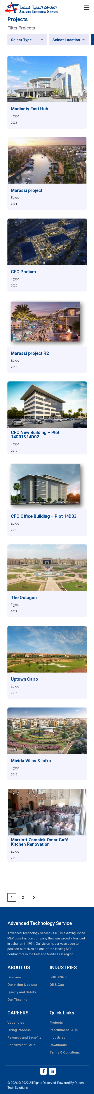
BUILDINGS (58, 977)
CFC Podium (23, 271)
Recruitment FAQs (21, 1045)
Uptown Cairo (24, 679)
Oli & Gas (57, 985)
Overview (14, 977)
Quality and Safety (21, 992)
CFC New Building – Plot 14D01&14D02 (35, 434)
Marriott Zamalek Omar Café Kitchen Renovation (39, 842)
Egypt (15, 116)
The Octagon (24, 597)
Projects (56, 1023)
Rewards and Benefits (24, 1037)
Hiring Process (19, 1030)
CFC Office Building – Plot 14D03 (43, 516)
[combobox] (27, 39)
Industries (57, 1037)
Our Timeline (17, 1000)
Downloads (58, 1045)
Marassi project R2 (30, 353)
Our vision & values (22, 985)
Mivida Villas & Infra (31, 760)
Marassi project (26, 190)
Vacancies (15, 1023)
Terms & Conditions (65, 1052)
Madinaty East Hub (29, 108)
